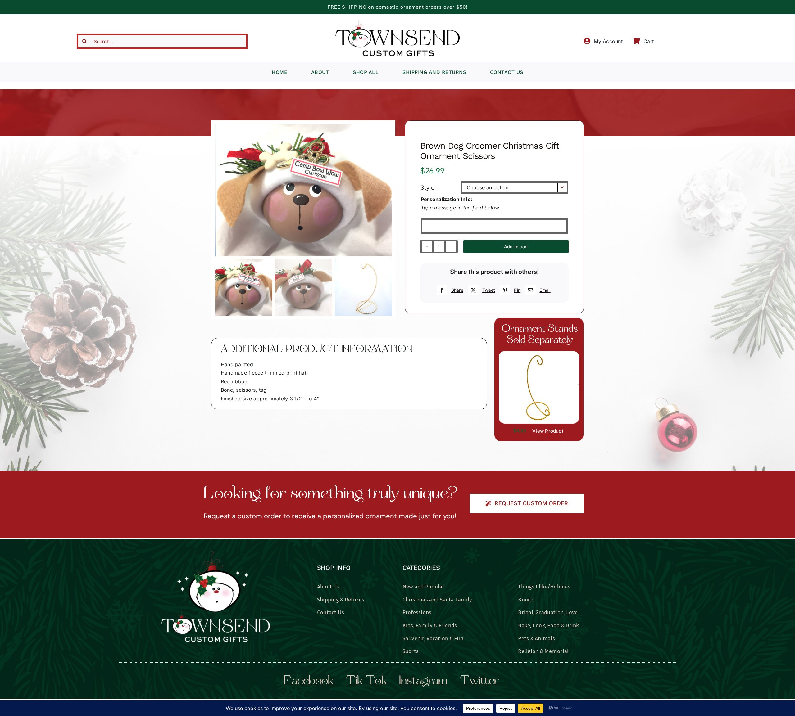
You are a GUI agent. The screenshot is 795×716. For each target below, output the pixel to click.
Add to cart (516, 246)
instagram (423, 681)
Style (427, 187)
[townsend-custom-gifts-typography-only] (397, 23)
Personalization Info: (446, 199)
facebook (308, 681)
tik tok (366, 681)
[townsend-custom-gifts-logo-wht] (215, 554)
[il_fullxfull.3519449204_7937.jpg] (539, 353)
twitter (479, 681)
